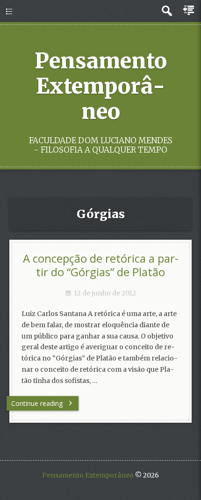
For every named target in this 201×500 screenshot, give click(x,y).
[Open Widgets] (189, 11)
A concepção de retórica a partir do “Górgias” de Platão (101, 265)
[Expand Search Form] (167, 11)
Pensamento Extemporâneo (101, 86)
